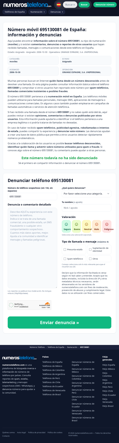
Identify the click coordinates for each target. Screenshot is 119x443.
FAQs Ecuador (109, 395)
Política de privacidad (36, 432)
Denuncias (57, 11)
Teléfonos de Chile (51, 382)
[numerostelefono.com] (27, 5)
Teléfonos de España (15, 11)
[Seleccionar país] (59, 5)
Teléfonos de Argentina (53, 374)
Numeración (37, 11)
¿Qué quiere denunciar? (73, 188)
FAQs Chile (107, 391)
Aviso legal (21, 432)
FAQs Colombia (107, 374)
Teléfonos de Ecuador (52, 386)
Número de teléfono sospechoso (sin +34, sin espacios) (30, 189)
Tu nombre (72, 202)
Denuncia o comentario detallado (29, 204)
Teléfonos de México (52, 366)
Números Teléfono (37, 347)
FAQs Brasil (107, 406)
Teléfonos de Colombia (53, 370)
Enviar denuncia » (59, 322)
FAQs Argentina (107, 381)
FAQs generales (107, 358)
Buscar (84, 4)
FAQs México (108, 369)
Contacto (6, 436)
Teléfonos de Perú (51, 378)
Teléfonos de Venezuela (53, 390)
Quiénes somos (8, 432)
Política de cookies (55, 432)
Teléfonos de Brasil (51, 394)
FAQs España (108, 364)
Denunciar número (105, 4)
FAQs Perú (107, 387)
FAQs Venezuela (107, 400)
